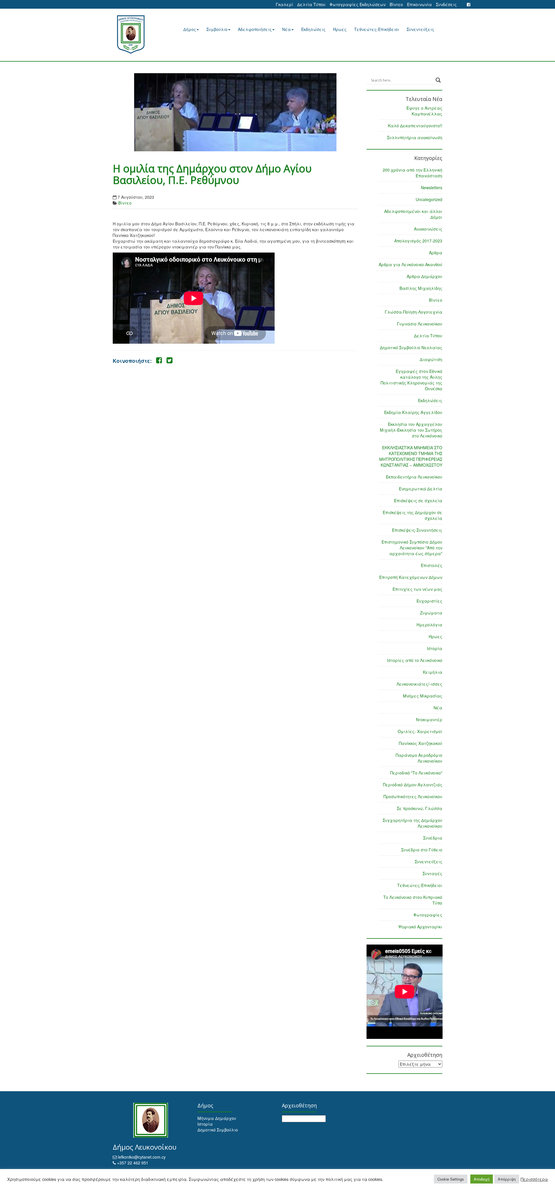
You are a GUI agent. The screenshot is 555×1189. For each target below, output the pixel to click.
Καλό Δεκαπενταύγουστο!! (415, 125)
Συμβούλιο (216, 29)
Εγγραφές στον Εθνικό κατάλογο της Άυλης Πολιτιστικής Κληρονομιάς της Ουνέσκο (411, 379)
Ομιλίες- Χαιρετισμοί (420, 731)
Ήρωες (340, 29)
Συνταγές (432, 873)
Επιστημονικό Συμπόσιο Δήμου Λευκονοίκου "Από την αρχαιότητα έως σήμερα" (412, 547)
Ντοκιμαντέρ (429, 719)
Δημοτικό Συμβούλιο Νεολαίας (411, 347)
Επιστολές (431, 565)
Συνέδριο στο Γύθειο (421, 850)
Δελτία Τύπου (311, 4)
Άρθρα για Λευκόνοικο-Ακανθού (410, 264)
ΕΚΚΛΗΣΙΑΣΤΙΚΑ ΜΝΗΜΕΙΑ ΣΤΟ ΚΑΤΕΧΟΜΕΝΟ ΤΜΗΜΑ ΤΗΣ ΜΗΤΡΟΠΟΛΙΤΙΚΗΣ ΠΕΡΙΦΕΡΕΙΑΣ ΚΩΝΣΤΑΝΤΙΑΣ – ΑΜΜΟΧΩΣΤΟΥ (410, 456)
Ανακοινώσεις (428, 229)
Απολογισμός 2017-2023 (418, 241)
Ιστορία (434, 648)
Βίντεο (396, 4)
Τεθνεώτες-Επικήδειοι (376, 29)
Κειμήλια (432, 672)
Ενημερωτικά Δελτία (420, 489)
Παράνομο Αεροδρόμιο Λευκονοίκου (419, 758)
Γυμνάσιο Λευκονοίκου (419, 324)
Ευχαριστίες (429, 601)
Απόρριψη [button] (507, 1179)
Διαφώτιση (431, 359)
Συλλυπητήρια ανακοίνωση (414, 137)
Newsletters (431, 187)
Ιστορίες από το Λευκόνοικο (414, 660)
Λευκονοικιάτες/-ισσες (419, 684)
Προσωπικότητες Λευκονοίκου (413, 796)
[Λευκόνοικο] (138, 34)
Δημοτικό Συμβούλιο (217, 1130)
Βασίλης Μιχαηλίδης (420, 288)
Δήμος (189, 29)
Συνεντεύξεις (420, 29)
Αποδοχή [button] (481, 1179)
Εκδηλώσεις (313, 29)
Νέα (286, 29)
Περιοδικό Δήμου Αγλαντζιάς (412, 784)
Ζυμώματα (431, 613)
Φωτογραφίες (427, 915)
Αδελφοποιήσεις (255, 29)
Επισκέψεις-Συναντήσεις (417, 530)
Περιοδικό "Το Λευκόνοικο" (416, 773)
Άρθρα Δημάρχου (424, 276)
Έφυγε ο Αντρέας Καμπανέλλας (424, 111)
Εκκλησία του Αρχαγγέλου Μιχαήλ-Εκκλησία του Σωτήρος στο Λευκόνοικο (411, 430)
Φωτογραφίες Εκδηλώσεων (358, 4)
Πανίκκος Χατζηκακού (420, 743)
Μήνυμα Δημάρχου (216, 1118)
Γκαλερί (284, 4)
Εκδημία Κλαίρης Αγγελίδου (413, 412)
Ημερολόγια (429, 624)
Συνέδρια (432, 838)
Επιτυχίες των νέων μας (417, 589)
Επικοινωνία (419, 4)
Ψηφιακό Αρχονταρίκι (420, 927)
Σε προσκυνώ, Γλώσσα (419, 808)
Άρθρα (435, 252)
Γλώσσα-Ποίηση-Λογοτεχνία (413, 312)
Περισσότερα (534, 1179)
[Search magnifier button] (438, 80)
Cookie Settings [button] (450, 1179)
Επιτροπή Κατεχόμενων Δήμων (410, 577)
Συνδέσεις (446, 4)
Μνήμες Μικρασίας (422, 696)
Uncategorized (429, 199)
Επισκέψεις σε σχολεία (418, 500)
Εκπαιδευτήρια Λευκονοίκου (414, 477)
